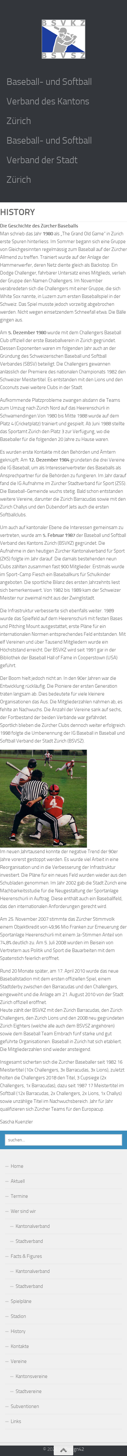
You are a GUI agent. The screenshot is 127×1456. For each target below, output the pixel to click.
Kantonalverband (33, 1226)
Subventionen (25, 1406)
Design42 (74, 1449)
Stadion (18, 1316)
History (18, 1331)
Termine (19, 1196)
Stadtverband (29, 1241)
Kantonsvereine (32, 1376)
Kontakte (20, 1346)
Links (16, 1421)
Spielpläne (21, 1301)
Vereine (19, 1361)
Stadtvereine (29, 1391)
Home (17, 1166)
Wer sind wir (23, 1211)
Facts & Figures (26, 1256)
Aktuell (18, 1181)
